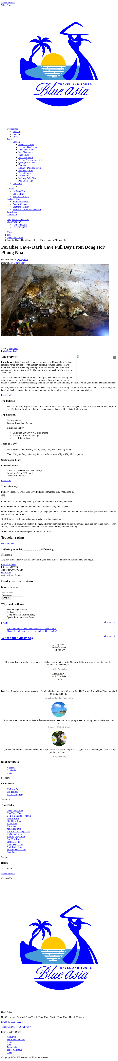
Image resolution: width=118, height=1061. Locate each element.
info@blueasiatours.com (18, 219)
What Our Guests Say (17, 638)
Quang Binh (22, 259)
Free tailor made (8, 564)
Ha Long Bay (19, 191)
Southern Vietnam (21, 207)
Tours (9, 139)
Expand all (6, 395)
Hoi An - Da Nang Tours (29, 168)
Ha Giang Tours (25, 157)
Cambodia (17, 134)
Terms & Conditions (16, 1039)
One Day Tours (14, 839)
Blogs (9, 1042)
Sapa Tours (23, 155)
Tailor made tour (14, 1050)
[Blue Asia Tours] (59, 124)
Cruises (10, 188)
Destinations (12, 129)
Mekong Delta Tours (27, 178)
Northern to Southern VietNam (27, 209)
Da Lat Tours (24, 173)
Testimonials (12, 1047)
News (9, 1052)
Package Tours (13, 199)
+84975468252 (14, 222)
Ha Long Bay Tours (27, 147)
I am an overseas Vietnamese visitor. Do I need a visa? (31, 628)
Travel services (13, 212)
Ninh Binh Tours (26, 149)
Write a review (7, 543)
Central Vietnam (20, 204)
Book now (6, 572)
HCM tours (23, 175)
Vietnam (16, 131)
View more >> (110, 622)
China (15, 136)
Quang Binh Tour (26, 162)
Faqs (9, 1044)
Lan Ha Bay (18, 194)
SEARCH (6, 598)
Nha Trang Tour (25, 170)
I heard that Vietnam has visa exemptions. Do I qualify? (32, 631)
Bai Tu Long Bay (21, 196)
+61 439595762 (20, 227)
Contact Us (12, 214)
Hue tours (22, 165)
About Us (11, 1037)
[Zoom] (114, 357)
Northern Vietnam (21, 201)
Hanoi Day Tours (26, 144)
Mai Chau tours (25, 152)
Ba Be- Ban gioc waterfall (30, 160)
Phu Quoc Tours (25, 181)
